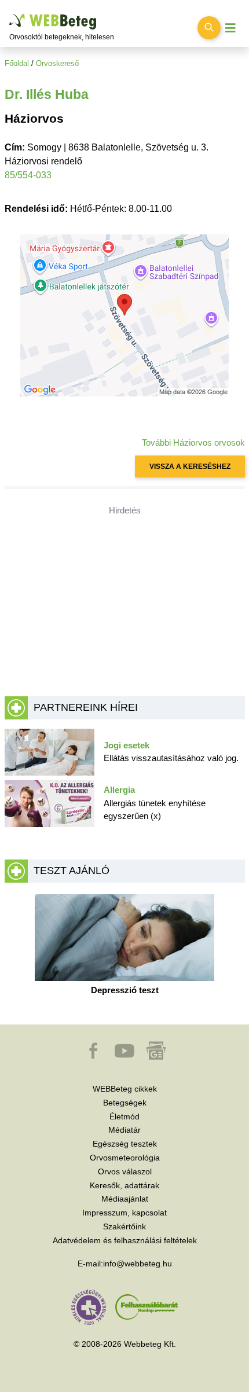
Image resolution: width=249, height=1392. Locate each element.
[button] (94, 1056)
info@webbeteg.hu (137, 1263)
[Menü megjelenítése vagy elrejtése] (230, 28)
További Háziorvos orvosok (193, 442)
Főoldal (17, 63)
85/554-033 (28, 175)
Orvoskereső (57, 63)
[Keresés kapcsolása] (209, 27)
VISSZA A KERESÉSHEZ (189, 466)
